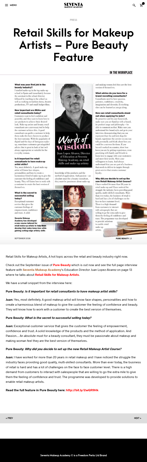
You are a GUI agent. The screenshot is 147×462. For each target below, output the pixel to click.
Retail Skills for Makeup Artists (57, 274)
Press (73, 20)
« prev (9, 418)
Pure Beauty (62, 265)
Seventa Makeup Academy (42, 269)
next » (137, 418)
